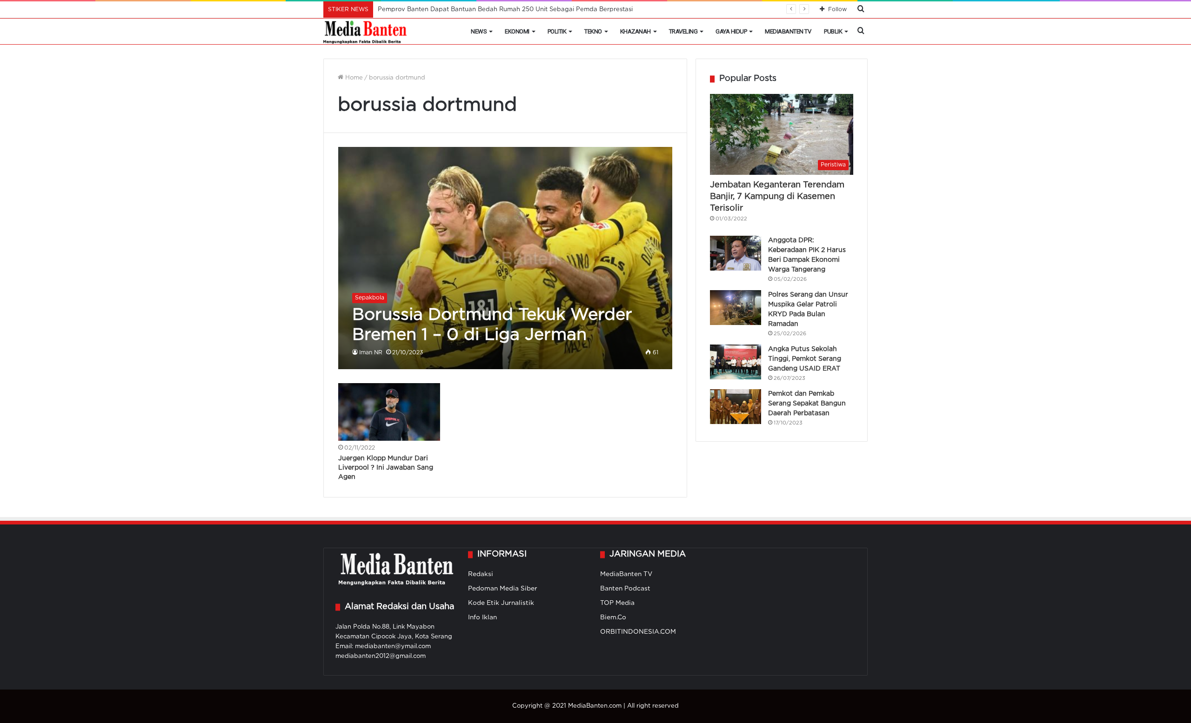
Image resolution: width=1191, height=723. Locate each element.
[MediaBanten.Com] (365, 32)
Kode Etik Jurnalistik (501, 603)
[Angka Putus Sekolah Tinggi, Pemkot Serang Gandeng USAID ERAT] (735, 362)
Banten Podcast (625, 588)
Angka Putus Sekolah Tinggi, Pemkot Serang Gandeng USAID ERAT (804, 358)
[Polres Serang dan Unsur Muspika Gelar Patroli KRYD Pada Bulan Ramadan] (735, 307)
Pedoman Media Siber (502, 588)
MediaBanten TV (788, 31)
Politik (557, 31)
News (479, 31)
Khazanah (635, 31)
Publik (833, 31)
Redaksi (480, 574)
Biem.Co (613, 617)
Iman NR (370, 352)
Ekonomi (517, 31)
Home (353, 77)
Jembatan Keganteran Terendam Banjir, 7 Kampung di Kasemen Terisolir (777, 196)
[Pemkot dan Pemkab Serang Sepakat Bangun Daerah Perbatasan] (735, 406)
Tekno (593, 31)
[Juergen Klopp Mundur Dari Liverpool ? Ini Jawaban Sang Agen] (389, 412)
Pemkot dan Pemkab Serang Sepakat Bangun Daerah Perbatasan (807, 403)
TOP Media (617, 603)
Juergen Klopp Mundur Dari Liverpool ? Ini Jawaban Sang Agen (385, 467)
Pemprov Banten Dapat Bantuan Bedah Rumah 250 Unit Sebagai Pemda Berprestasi (505, 9)
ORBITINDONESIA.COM (638, 632)
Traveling (683, 31)
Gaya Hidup (731, 31)
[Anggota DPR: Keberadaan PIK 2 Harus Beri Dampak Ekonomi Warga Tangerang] (735, 253)
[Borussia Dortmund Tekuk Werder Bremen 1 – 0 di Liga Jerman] (505, 258)
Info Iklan (482, 617)
